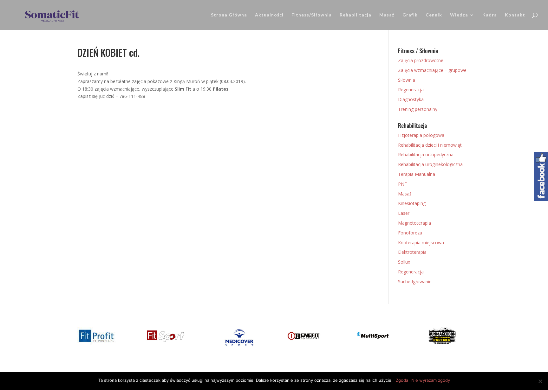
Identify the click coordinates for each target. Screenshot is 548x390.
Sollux (404, 262)
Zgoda (402, 380)
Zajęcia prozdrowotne (420, 60)
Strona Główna (229, 15)
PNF (402, 184)
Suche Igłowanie (415, 281)
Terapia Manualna (416, 174)
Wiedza (459, 15)
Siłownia (406, 80)
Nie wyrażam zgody (430, 380)
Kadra (489, 15)
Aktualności (269, 15)
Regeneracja (411, 89)
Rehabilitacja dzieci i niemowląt (430, 145)
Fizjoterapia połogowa (421, 135)
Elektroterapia (412, 252)
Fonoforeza (410, 233)
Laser (403, 213)
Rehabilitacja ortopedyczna (425, 154)
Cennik (434, 15)
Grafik (410, 15)
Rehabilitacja (355, 15)
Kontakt (515, 15)
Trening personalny (417, 109)
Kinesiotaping (412, 203)
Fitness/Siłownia (311, 15)
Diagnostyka (411, 99)
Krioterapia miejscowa (421, 243)
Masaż (387, 15)
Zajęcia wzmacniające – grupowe (432, 70)
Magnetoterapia (414, 223)
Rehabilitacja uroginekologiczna (430, 164)
